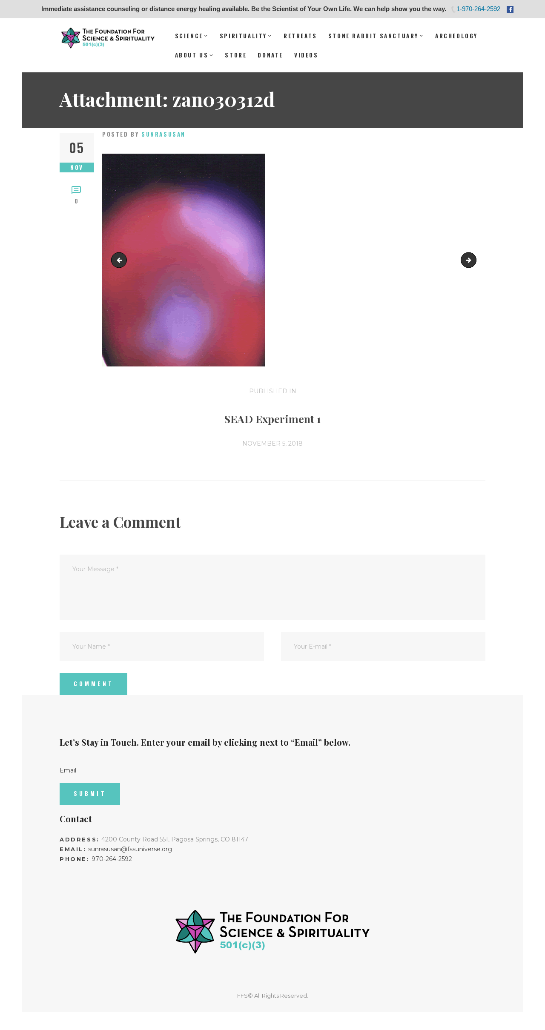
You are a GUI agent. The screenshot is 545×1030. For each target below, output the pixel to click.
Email (68, 770)
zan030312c (473, 259)
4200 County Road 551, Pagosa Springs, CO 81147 (174, 839)
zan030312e (121, 259)
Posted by (144, 134)
